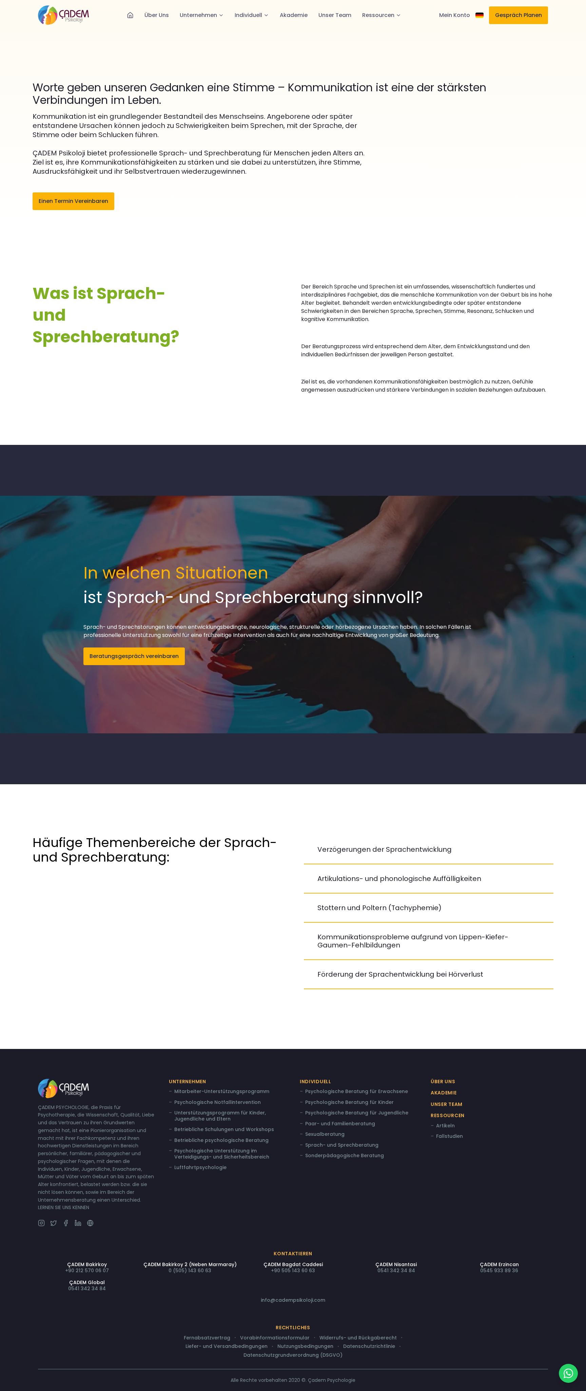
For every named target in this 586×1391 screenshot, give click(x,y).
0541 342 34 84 (396, 1270)
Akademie (294, 15)
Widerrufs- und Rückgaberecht (358, 1338)
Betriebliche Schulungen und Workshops (224, 1130)
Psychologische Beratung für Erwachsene (356, 1092)
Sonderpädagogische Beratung (344, 1156)
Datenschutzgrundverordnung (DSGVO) (293, 1355)
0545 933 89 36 (499, 1270)
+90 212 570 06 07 (87, 1270)
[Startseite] (130, 15)
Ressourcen (378, 15)
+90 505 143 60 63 (293, 1270)
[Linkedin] (78, 1223)
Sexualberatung (325, 1134)
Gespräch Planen (518, 15)
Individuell (248, 15)
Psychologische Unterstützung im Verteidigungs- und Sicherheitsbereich (221, 1154)
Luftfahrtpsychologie (200, 1168)
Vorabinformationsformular (275, 1338)
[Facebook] (65, 1223)
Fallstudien (449, 1136)
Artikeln (445, 1126)
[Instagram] (41, 1223)
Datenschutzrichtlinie (369, 1346)
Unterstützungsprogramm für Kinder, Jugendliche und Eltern (220, 1116)
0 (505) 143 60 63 (190, 1270)
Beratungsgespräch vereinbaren (134, 656)
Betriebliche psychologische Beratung (221, 1141)
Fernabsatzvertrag (207, 1338)
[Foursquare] (90, 1223)
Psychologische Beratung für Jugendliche (356, 1113)
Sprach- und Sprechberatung (341, 1145)
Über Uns (156, 15)
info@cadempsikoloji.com (293, 1300)
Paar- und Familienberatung (340, 1124)
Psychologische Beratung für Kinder (349, 1102)
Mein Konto (454, 15)
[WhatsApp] (568, 1373)
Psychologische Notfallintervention (217, 1102)
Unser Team (334, 15)
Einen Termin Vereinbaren (73, 201)
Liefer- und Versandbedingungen (226, 1346)
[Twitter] (53, 1223)
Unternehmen (198, 15)
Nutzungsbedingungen (305, 1346)
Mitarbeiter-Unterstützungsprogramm (221, 1092)
